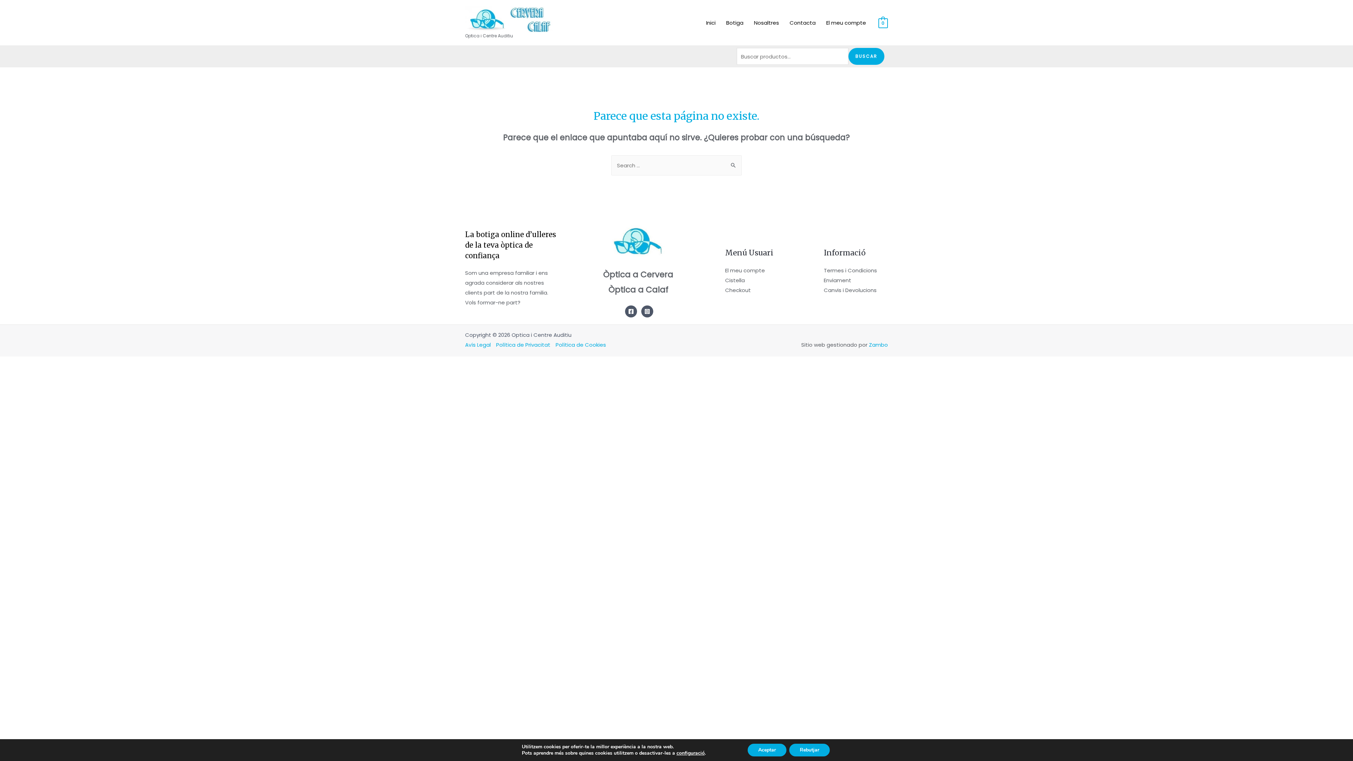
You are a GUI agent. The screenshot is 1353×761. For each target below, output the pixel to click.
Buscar (866, 56)
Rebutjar (809, 750)
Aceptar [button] (767, 750)
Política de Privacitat (523, 344)
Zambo (878, 344)
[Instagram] (647, 311)
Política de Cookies (581, 344)
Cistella (735, 280)
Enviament (837, 280)
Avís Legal (478, 344)
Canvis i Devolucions (850, 290)
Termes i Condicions (850, 270)
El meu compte (745, 270)
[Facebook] (631, 311)
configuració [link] (690, 753)
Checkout (738, 290)
